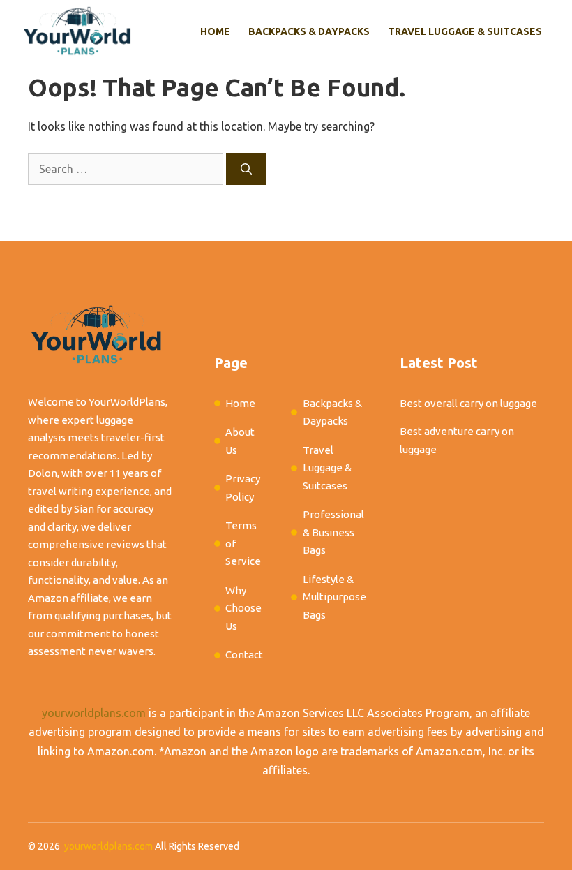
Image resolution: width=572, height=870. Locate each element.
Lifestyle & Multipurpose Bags (334, 597)
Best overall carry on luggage (468, 403)
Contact (244, 655)
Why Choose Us (243, 608)
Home (215, 31)
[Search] (246, 169)
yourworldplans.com (94, 713)
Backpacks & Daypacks (309, 31)
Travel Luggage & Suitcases (465, 31)
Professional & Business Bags (333, 532)
